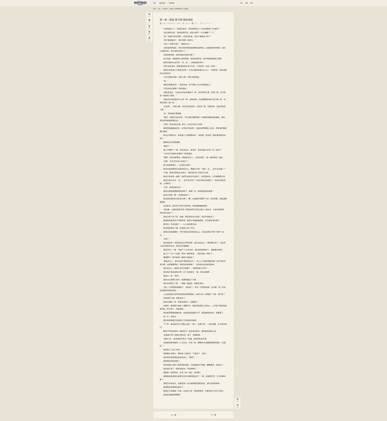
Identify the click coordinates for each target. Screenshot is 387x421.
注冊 (251, 3)
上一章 (173, 415)
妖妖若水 (186, 23)
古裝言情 (165, 8)
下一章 (213, 415)
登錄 (246, 3)
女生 (159, 8)
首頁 (154, 3)
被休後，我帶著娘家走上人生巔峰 (179, 8)
